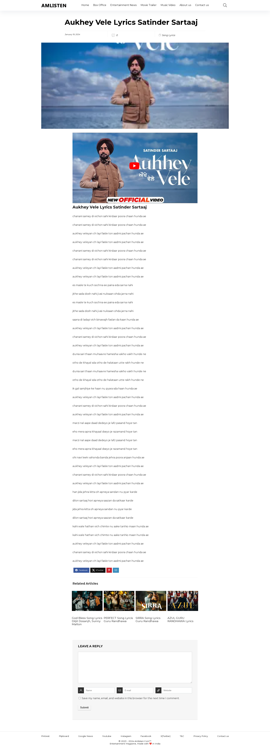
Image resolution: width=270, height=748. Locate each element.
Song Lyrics (168, 35)
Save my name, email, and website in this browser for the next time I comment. (131, 698)
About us (185, 5)
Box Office (99, 5)
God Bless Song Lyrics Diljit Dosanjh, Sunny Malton (87, 621)
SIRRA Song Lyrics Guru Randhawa (148, 619)
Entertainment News (123, 5)
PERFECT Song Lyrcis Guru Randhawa (118, 619)
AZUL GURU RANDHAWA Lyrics (180, 619)
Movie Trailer (149, 5)
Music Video (168, 5)
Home (85, 5)
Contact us (202, 5)
